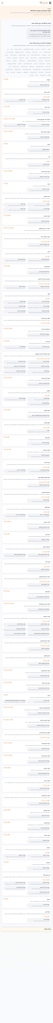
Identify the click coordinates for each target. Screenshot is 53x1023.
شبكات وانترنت (28, 52)
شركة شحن (32, 75)
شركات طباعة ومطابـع (39, 66)
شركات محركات (47, 72)
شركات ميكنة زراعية (9, 69)
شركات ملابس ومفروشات (11, 63)
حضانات (7, 72)
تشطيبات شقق (42, 63)
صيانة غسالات (45, 467)
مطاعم (37, 75)
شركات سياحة (41, 72)
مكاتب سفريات (6, 521)
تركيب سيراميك (47, 66)
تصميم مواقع (31, 66)
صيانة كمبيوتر (19, 72)
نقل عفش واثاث (42, 75)
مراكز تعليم (20, 63)
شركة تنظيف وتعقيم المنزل (43, 482)
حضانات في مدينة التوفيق (19, 52)
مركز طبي (48, 75)
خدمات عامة (38, 49)
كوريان (11, 49)
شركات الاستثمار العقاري (28, 63)
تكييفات (49, 49)
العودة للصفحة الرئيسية (47, 14)
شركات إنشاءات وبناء (18, 49)
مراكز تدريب (48, 63)
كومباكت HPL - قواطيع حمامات (29, 49)
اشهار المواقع (26, 72)
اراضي (49, 55)
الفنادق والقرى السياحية (46, 69)
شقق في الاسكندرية (22, 55)
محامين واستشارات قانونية (35, 55)
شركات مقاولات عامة (9, 52)
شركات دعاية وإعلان (33, 72)
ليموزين (46, 395)
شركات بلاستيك (6, 449)
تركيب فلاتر (35, 63)
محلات (40, 52)
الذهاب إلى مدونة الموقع (38, 14)
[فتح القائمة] (2, 2)
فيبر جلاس (6, 55)
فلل (8, 49)
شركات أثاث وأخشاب (46, 52)
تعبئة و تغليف (6, 409)
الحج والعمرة (44, 55)
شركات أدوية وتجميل (24, 66)
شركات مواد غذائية (16, 66)
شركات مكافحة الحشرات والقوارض (42, 358)
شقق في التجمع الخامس (27, 69)
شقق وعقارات (45, 427)
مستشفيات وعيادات (13, 55)
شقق (28, 55)
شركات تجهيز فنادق (17, 69)
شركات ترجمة (13, 72)
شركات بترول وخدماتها (36, 69)
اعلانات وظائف (35, 52)
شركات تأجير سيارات (7, 377)
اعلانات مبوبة (43, 49)
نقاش (10, 66)
